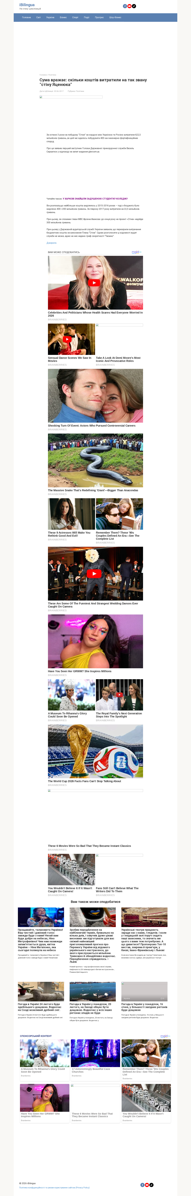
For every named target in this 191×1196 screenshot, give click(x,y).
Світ (38, 17)
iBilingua (27, 5)
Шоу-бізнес (115, 17)
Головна (26, 17)
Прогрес (99, 17)
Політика (80, 91)
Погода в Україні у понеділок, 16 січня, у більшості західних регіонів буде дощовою (144, 1007)
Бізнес (63, 17)
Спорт (75, 17)
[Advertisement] (95, 45)
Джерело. (52, 243)
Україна (50, 17)
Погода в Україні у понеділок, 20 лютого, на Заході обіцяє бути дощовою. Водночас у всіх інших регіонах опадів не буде (91, 1008)
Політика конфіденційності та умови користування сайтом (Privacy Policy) (54, 1187)
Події (86, 17)
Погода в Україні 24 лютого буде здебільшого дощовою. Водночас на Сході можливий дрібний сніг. (39, 1007)
